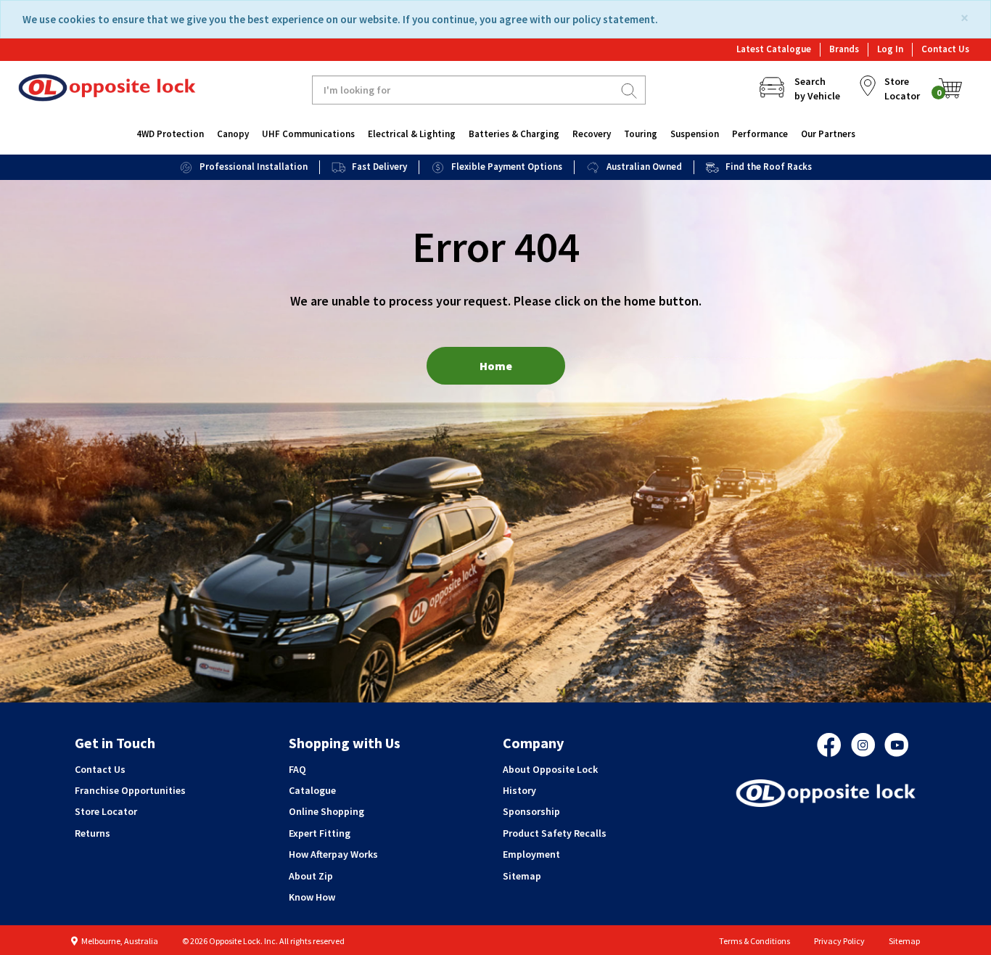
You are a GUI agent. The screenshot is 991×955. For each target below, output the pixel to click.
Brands (844, 49)
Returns (92, 833)
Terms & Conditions (754, 940)
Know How (312, 896)
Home (496, 365)
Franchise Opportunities (130, 790)
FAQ (297, 769)
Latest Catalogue (773, 49)
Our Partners (828, 134)
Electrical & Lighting (412, 134)
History (519, 790)
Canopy (233, 134)
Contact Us (945, 49)
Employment (531, 854)
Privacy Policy (839, 940)
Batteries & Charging (514, 134)
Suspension (694, 134)
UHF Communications (308, 134)
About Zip (311, 875)
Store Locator (106, 811)
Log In (890, 49)
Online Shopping (326, 811)
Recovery (591, 134)
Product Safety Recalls (554, 833)
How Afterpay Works (333, 854)
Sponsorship (531, 811)
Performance (760, 134)
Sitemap (522, 875)
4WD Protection (170, 134)
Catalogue (312, 790)
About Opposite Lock (550, 769)
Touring (640, 134)
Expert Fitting (319, 833)
